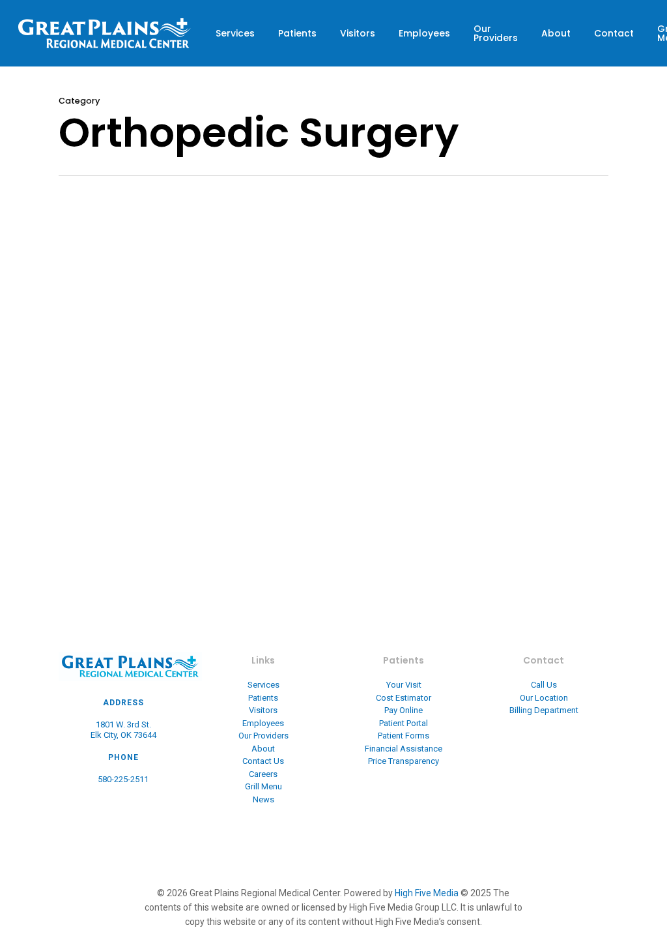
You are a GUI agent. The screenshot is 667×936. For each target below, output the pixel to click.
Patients (297, 33)
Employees (424, 33)
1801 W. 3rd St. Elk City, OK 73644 (123, 730)
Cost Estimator (403, 698)
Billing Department (543, 710)
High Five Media (427, 893)
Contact (614, 33)
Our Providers (496, 33)
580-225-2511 (123, 779)
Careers (263, 774)
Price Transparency (403, 761)
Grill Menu (263, 786)
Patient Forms (403, 735)
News (263, 799)
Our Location (544, 698)
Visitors (357, 33)
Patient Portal (403, 723)
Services (235, 33)
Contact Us (263, 761)
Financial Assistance (403, 748)
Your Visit (403, 685)
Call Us (544, 685)
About (556, 33)
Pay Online (403, 710)
